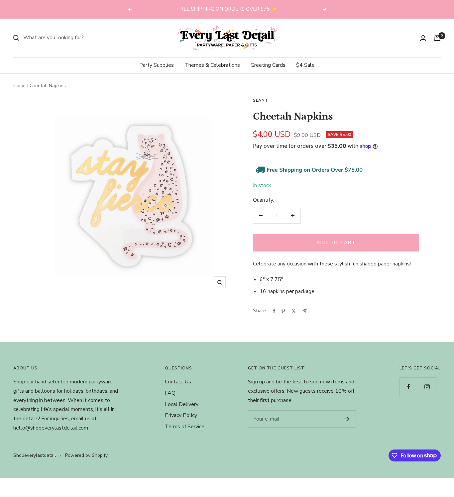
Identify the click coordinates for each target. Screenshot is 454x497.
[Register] (346, 419)
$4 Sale (305, 65)
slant (260, 100)
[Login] (423, 38)
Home (19, 85)
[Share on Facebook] (274, 311)
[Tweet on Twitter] (293, 311)
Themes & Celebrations (212, 65)
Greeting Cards (268, 65)
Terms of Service (184, 426)
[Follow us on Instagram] (427, 386)
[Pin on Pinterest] (283, 311)
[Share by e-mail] (304, 311)
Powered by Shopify (86, 455)
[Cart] (437, 38)
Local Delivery (181, 404)
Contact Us (178, 381)
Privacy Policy (181, 415)
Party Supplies (156, 65)
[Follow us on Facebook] (408, 386)
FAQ (170, 393)
